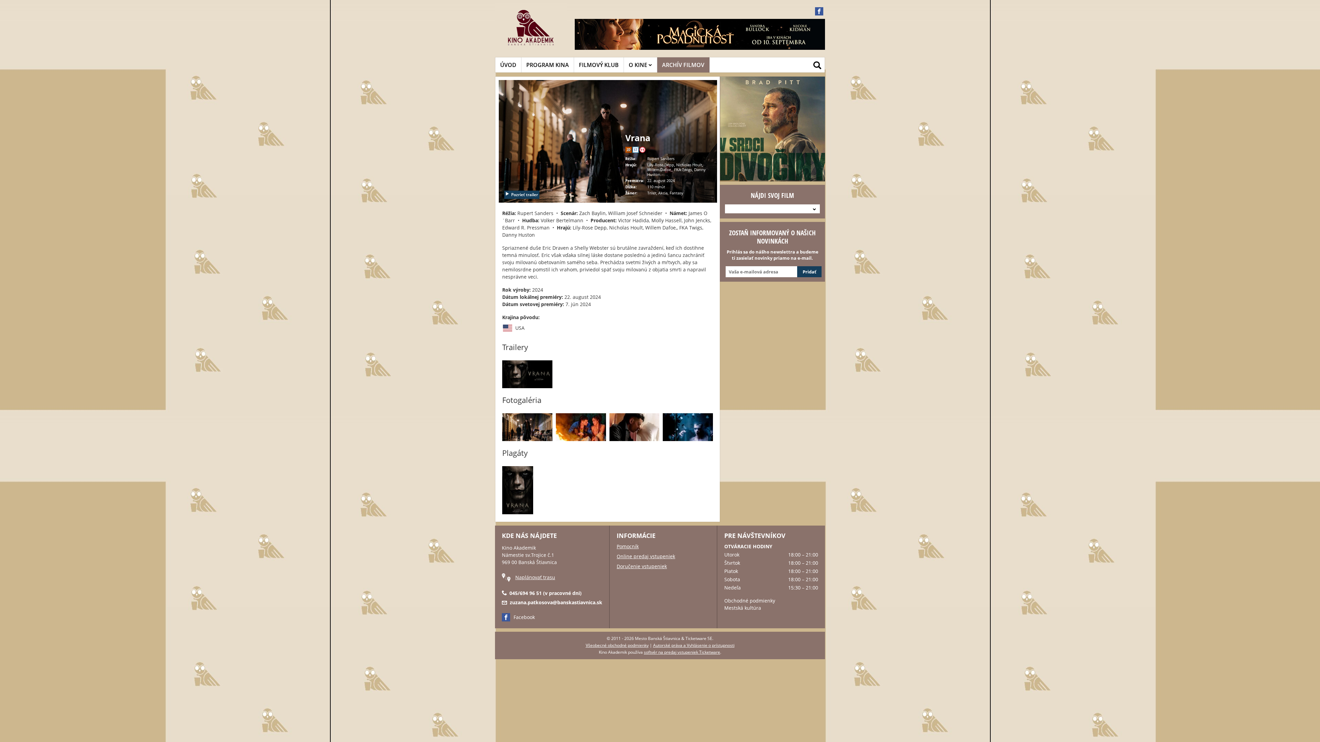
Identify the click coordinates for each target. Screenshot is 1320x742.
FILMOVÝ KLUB (599, 65)
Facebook (524, 617)
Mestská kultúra (742, 608)
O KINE (639, 65)
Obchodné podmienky (749, 600)
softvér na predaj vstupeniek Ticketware (682, 652)
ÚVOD (508, 65)
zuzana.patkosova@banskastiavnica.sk (556, 602)
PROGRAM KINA (547, 65)
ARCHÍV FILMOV (683, 65)
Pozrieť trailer (524, 195)
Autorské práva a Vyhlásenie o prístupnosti (694, 645)
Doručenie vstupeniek (642, 566)
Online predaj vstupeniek (646, 556)
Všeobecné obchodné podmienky (617, 645)
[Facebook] (819, 11)
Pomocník (628, 546)
